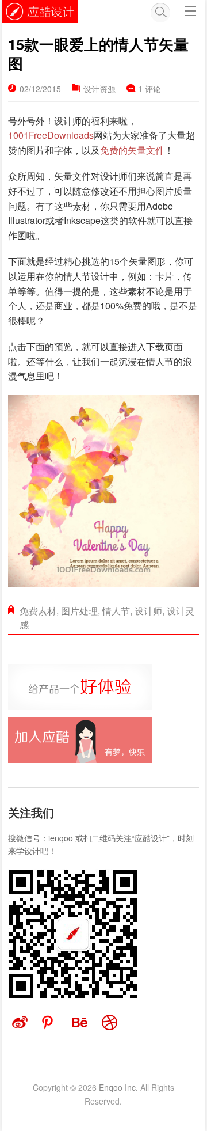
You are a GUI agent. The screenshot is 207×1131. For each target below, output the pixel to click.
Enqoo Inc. (118, 1087)
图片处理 (79, 610)
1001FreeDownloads (51, 135)
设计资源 (99, 88)
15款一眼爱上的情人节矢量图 (98, 53)
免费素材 (38, 610)
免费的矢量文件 (132, 150)
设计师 (148, 610)
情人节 (116, 610)
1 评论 (149, 88)
